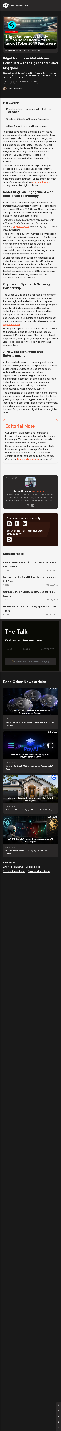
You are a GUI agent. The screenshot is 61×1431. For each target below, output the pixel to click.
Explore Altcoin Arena (39, 871)
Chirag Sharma (21, 491)
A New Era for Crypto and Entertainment (26, 126)
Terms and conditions (28, 459)
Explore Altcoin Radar (14, 871)
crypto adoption (41, 182)
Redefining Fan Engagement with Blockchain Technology (29, 110)
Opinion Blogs (33, 866)
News (7, 82)
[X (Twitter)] (28, 505)
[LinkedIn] (32, 505)
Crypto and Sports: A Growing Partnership (27, 119)
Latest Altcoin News (13, 866)
